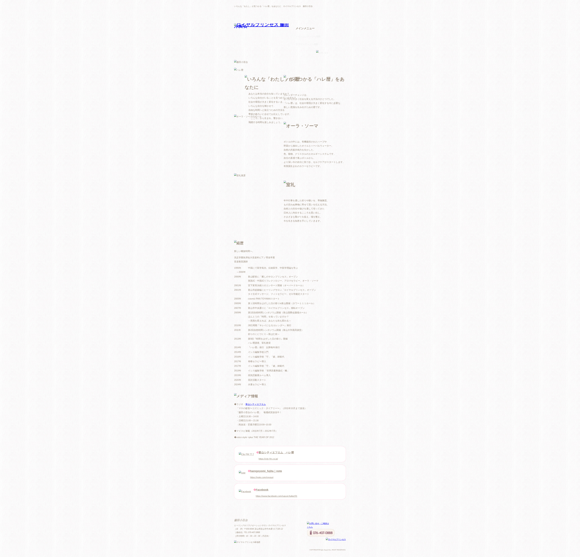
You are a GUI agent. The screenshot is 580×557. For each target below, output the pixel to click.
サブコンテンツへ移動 (307, 44)
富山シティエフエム (255, 404)
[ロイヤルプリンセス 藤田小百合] (262, 26)
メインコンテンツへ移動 (308, 36)
